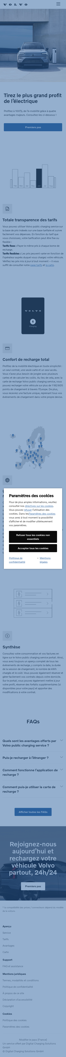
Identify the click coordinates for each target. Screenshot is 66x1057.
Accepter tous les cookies (33, 547)
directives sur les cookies (39, 505)
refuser (28, 509)
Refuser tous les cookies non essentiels (33, 536)
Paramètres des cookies (42, 513)
